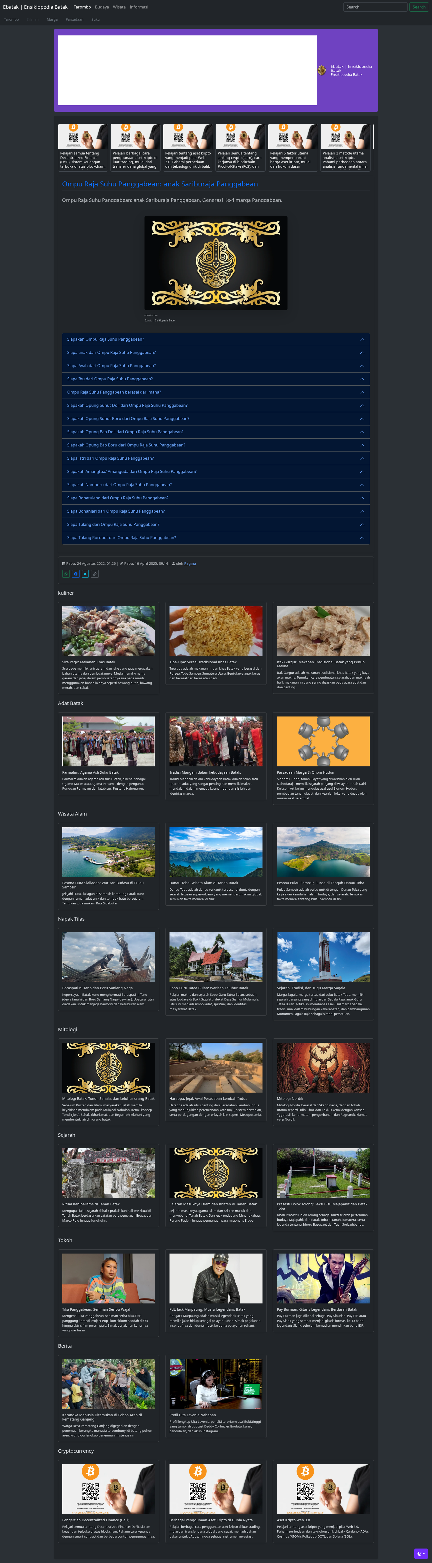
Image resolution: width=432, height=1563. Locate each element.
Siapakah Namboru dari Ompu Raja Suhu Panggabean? (119, 484)
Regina (190, 563)
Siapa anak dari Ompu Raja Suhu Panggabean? (111, 352)
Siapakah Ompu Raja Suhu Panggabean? (105, 339)
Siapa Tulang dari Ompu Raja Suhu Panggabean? (113, 524)
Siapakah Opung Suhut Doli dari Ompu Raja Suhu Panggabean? (127, 405)
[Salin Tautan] (95, 574)
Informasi (139, 7)
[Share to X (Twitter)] (85, 574)
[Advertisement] (187, 70)
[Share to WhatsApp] (66, 574)
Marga (52, 19)
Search (419, 7)
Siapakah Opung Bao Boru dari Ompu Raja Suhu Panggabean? (126, 445)
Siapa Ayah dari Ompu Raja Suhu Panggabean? (111, 365)
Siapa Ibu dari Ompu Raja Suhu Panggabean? (110, 379)
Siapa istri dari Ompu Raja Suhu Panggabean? (110, 458)
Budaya (102, 7)
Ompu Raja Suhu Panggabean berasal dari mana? (114, 392)
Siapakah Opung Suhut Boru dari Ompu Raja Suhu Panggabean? (128, 418)
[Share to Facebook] (76, 574)
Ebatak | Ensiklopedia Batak (35, 6)
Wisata (119, 7)
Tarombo (82, 7)
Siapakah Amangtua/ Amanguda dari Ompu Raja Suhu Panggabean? (131, 471)
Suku (96, 19)
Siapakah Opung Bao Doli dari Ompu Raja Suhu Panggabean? (125, 431)
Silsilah (33, 19)
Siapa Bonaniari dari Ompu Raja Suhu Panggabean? (116, 511)
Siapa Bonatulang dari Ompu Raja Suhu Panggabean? (117, 498)
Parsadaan (75, 19)
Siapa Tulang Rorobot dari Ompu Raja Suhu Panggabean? (121, 537)
